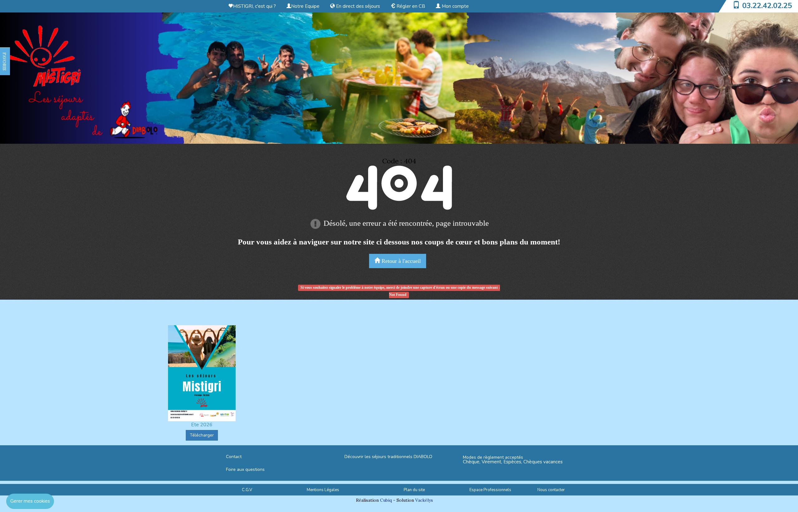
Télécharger (202, 435)
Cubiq (386, 500)
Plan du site (414, 490)
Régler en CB (410, 6)
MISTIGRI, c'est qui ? (254, 6)
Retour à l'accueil (400, 261)
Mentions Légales (323, 490)
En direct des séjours (357, 6)
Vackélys (424, 500)
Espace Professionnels (490, 490)
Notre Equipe (305, 6)
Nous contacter (551, 490)
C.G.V (247, 490)
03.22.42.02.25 (767, 6)
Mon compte (454, 6)
